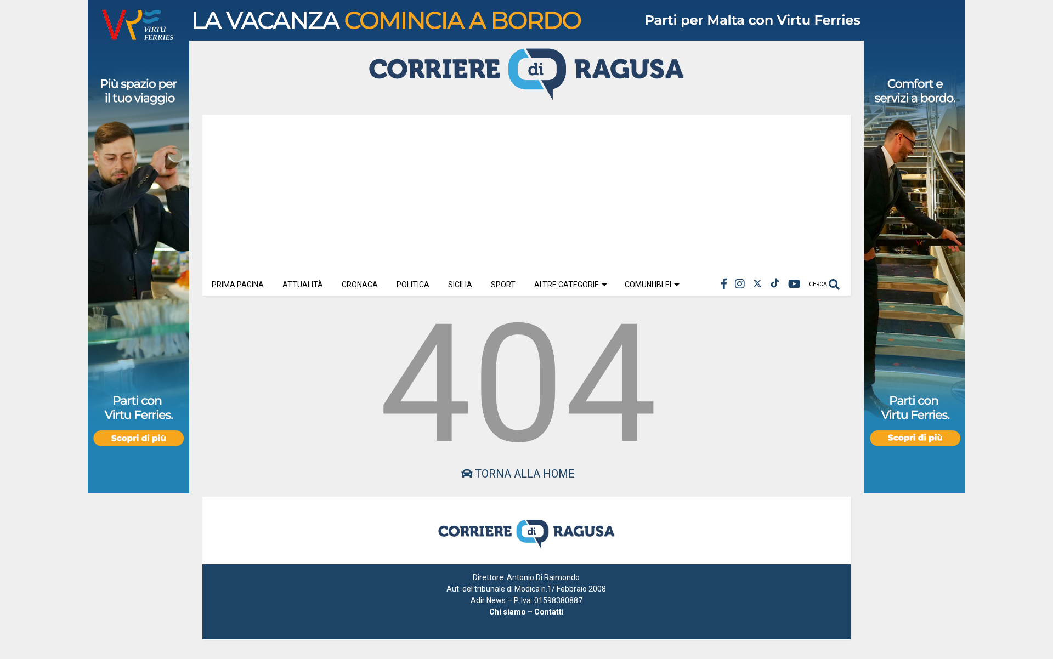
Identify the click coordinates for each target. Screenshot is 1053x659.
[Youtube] (794, 284)
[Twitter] (757, 284)
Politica (413, 284)
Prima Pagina (238, 284)
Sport (503, 284)
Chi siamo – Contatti (526, 611)
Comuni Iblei (648, 284)
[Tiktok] (775, 284)
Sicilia (460, 284)
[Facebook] (724, 284)
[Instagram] (740, 284)
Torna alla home (523, 473)
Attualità (302, 284)
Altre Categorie (566, 284)
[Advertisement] (526, 191)
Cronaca (360, 284)
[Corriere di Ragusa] (526, 95)
